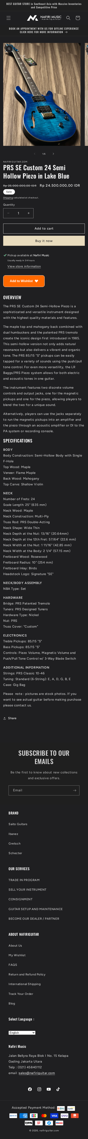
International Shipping (25, 984)
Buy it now (44, 241)
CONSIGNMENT (21, 899)
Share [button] (12, 718)
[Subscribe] (74, 790)
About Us (15, 945)
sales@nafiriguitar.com (37, 1073)
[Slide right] (53, 153)
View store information (24, 266)
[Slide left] (34, 153)
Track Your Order (21, 994)
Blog (12, 1003)
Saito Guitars (18, 824)
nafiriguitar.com (49, 1130)
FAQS (13, 965)
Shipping (8, 197)
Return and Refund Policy (27, 974)
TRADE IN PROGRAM (24, 880)
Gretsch (15, 843)
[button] (8, 18)
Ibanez (13, 834)
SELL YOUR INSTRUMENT (28, 890)
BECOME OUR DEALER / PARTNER (34, 919)
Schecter (15, 853)
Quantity (9, 204)
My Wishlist (17, 955)
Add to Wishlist (21, 281)
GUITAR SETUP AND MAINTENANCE (36, 909)
